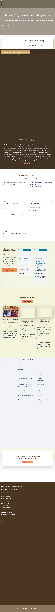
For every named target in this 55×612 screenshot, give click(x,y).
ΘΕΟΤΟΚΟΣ (4, 200)
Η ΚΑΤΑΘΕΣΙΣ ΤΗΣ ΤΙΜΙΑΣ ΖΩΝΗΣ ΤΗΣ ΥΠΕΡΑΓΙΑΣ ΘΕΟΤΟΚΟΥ (13, 202)
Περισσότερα (6, 208)
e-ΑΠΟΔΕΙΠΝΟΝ (5, 508)
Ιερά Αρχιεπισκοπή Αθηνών (44, 374)
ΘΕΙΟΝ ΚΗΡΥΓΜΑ (5, 231)
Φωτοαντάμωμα (5, 501)
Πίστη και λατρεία (6, 498)
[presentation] (14, 190)
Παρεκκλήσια (5, 503)
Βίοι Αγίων (4, 517)
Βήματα (39, 369)
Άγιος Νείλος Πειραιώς (43, 365)
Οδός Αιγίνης (40, 384)
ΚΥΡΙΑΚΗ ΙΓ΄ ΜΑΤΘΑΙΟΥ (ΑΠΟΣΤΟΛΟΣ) (14, 233)
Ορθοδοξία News (22, 391)
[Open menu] (52, 4)
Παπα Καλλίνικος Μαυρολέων (26, 395)
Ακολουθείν (21, 369)
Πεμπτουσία (21, 400)
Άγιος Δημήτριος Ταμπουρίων (26, 365)
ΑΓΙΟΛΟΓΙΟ (31, 200)
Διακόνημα (21, 374)
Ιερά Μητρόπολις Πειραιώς (25, 378)
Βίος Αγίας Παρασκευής (8, 514)
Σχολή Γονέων (5, 505)
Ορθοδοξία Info (41, 391)
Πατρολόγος (40, 395)
